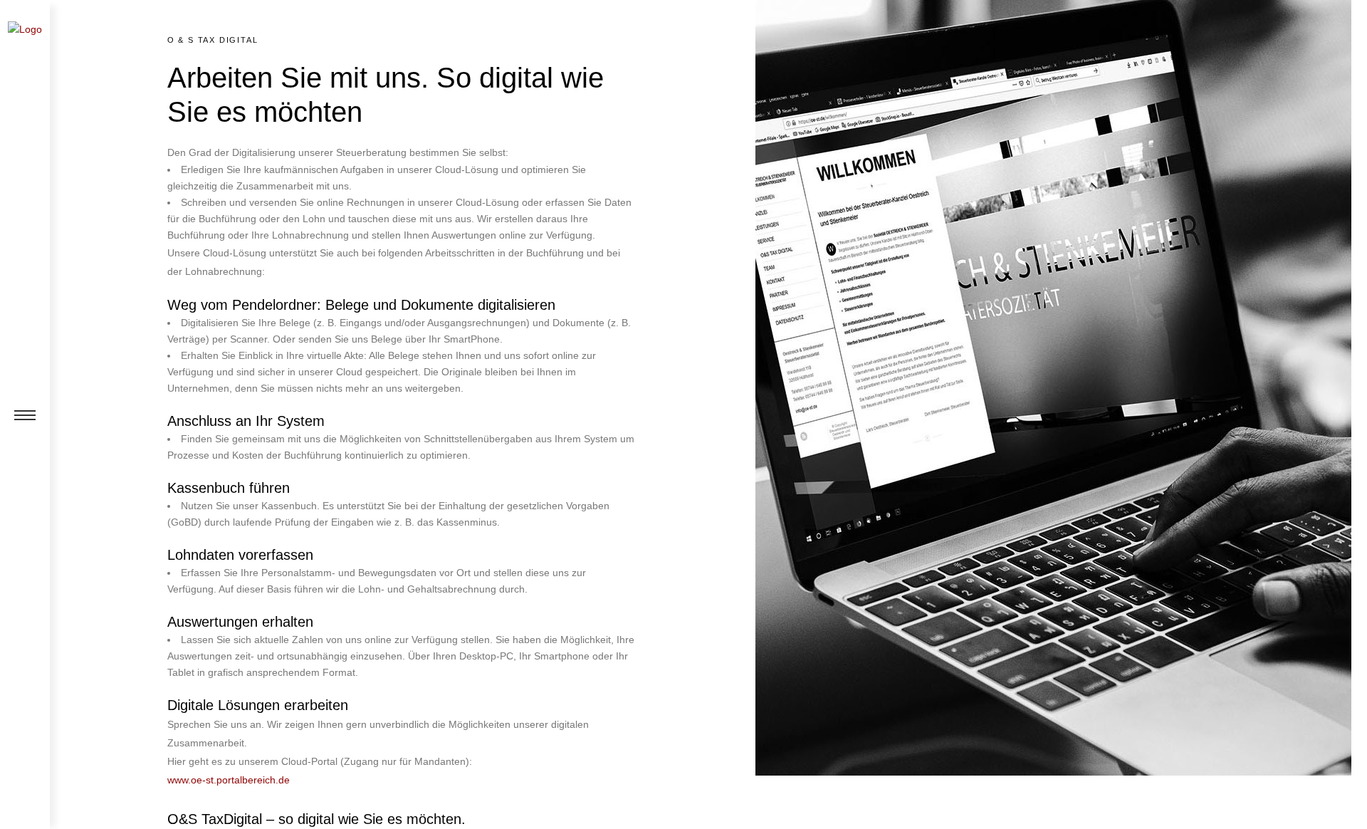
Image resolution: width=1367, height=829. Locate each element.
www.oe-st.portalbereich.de (228, 780)
